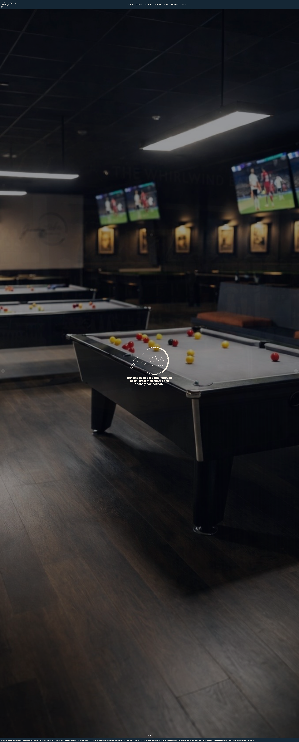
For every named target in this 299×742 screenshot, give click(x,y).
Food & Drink (157, 4)
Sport (130, 4)
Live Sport (148, 4)
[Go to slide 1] (148, 735)
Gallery (166, 4)
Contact (183, 4)
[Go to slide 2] (150, 735)
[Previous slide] (3, 371)
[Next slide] (296, 371)
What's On (139, 4)
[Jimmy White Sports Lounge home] (8, 4)
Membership (174, 4)
